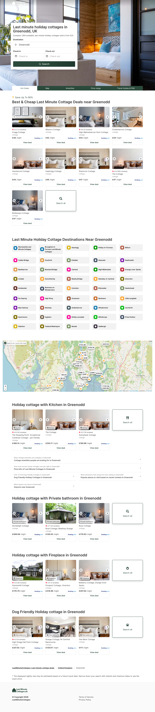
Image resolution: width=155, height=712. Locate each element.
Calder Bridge (23, 260)
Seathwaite (129, 260)
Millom (127, 248)
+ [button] (5, 386)
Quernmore (22, 317)
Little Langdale (130, 298)
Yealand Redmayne (52, 326)
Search (45, 64)
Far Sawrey (22, 298)
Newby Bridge (77, 279)
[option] (27, 117)
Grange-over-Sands (133, 269)
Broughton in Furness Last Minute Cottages (53, 249)
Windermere (103, 308)
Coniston (75, 288)
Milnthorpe (102, 317)
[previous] (14, 117)
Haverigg (75, 248)
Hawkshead (129, 288)
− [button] (5, 389)
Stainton (21, 326)
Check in (17, 51)
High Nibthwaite (104, 269)
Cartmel (75, 269)
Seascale (101, 260)
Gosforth (48, 260)
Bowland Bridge (51, 269)
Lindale (21, 279)
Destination (18, 39)
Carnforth (129, 308)
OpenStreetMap (134, 391)
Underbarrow (77, 308)
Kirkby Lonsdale (78, 317)
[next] (40, 117)
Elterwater (102, 288)
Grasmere (75, 298)
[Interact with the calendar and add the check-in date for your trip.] (16, 56)
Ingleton (48, 317)
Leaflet (120, 391)
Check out (50, 51)
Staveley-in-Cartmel (106, 279)
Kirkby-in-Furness (105, 248)
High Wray (49, 298)
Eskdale (75, 260)
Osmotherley (50, 279)
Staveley (48, 308)
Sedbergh (102, 326)
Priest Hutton (130, 317)
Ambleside (22, 288)
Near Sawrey (23, 308)
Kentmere (102, 298)
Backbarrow (23, 269)
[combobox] (44, 45)
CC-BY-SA (149, 391)
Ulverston (129, 279)
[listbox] (27, 117)
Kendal (74, 326)
